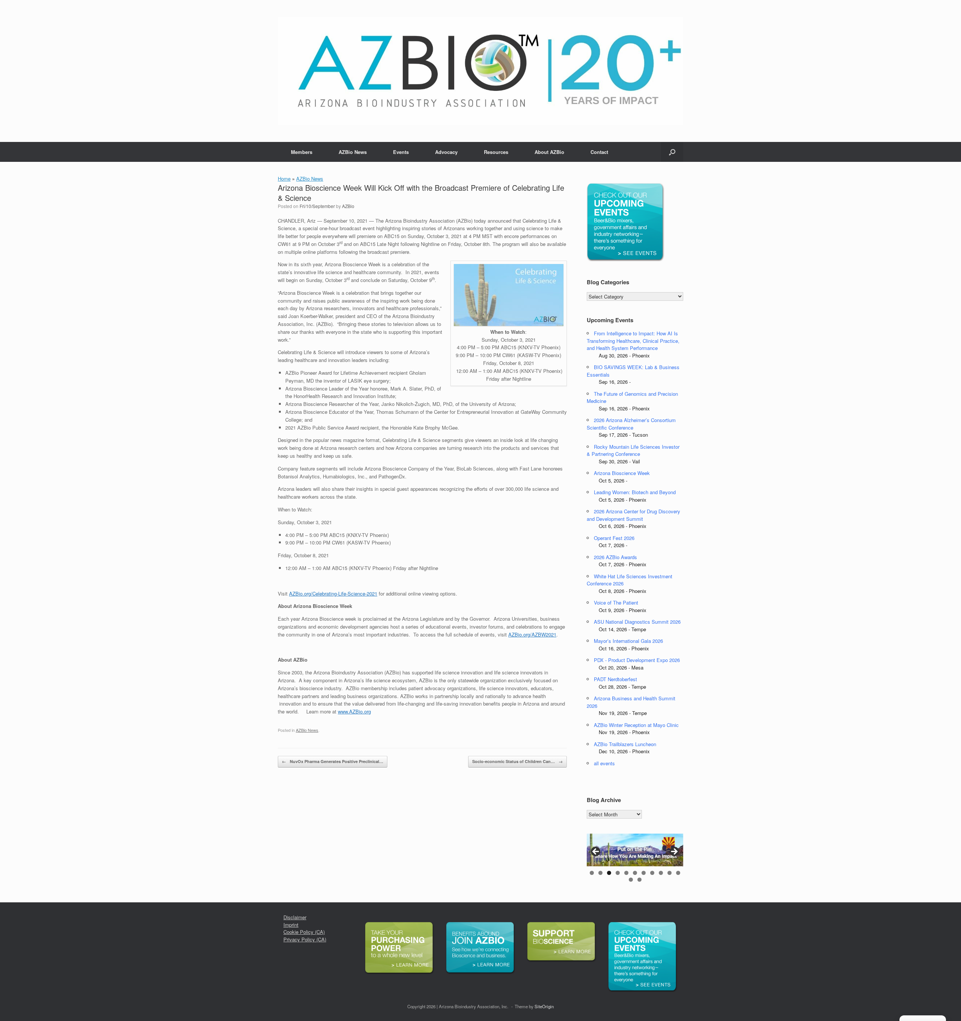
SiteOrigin (544, 1006)
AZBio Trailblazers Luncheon (625, 744)
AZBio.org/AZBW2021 (532, 634)
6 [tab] (635, 873)
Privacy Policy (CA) (304, 939)
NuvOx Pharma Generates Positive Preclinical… (332, 761)
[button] (672, 152)
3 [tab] (609, 873)
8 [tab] (652, 873)
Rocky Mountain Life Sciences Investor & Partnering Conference (633, 450)
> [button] (673, 852)
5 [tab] (626, 873)
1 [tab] (592, 873)
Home (284, 178)
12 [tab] (631, 880)
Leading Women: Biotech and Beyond (635, 492)
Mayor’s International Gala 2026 (628, 640)
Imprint (290, 924)
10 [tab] (669, 873)
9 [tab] (661, 873)
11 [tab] (678, 873)
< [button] (596, 852)
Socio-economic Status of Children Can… (517, 761)
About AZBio (549, 151)
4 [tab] (618, 873)
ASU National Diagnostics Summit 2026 (637, 621)
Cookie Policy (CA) (304, 931)
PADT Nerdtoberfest (615, 679)
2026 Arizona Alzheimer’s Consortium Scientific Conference (631, 423)
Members (301, 151)
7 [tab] (644, 873)
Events (401, 151)
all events (604, 763)
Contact (599, 151)
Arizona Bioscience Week (622, 473)
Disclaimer (294, 917)
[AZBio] (480, 71)
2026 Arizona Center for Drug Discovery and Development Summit (633, 515)
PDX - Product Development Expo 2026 (637, 660)
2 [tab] (600, 873)
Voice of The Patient (616, 602)
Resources (496, 151)
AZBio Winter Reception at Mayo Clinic (636, 724)
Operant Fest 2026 (614, 537)
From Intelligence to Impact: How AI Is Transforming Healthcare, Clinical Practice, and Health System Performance (633, 340)
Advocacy (446, 151)
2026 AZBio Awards (615, 557)
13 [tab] (639, 880)
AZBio (348, 206)
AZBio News (353, 151)
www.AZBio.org (354, 711)
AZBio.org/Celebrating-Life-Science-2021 (333, 593)
